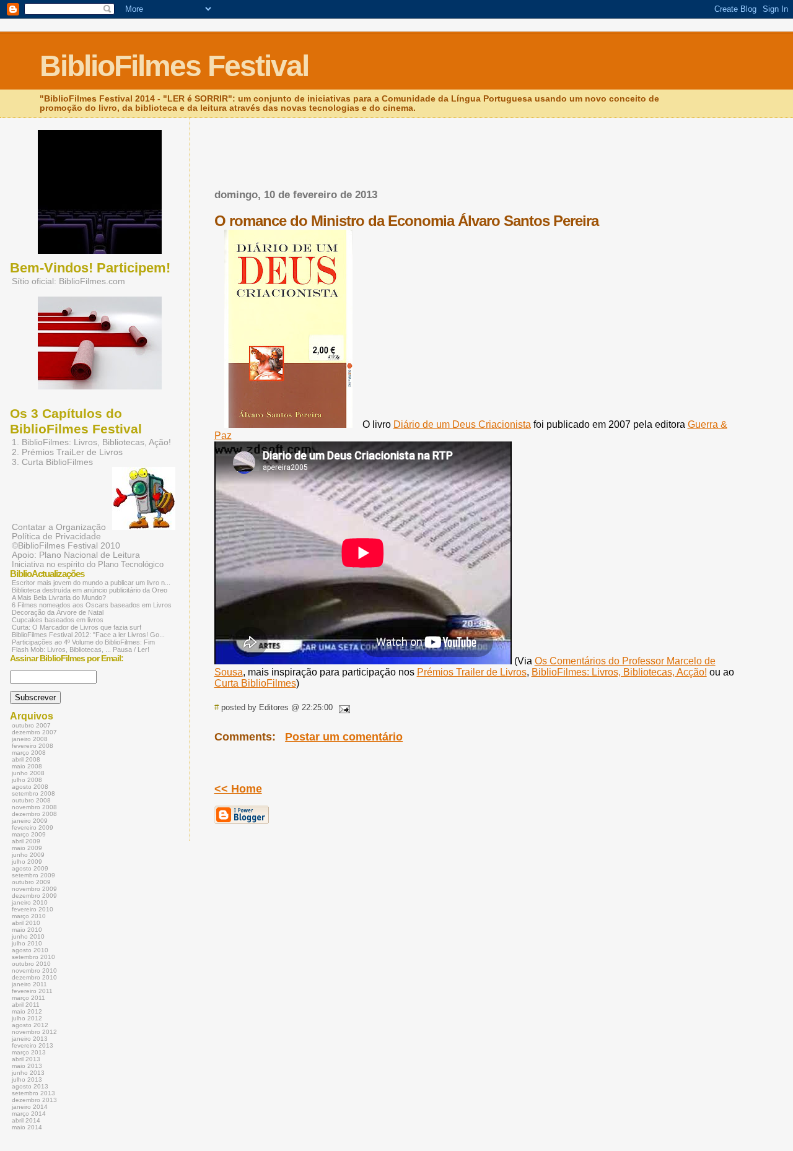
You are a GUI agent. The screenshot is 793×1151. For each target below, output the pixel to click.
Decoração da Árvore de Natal (57, 612)
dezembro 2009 (34, 895)
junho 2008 (28, 773)
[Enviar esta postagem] (342, 707)
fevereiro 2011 (32, 991)
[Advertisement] (359, 141)
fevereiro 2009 (32, 827)
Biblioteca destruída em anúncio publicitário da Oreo (89, 590)
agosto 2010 (30, 950)
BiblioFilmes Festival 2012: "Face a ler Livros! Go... (88, 634)
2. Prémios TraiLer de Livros (67, 452)
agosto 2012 (30, 1025)
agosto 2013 (30, 1086)
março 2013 (29, 1052)
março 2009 (29, 834)
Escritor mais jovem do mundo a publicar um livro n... (91, 582)
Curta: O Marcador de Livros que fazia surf (76, 627)
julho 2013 (27, 1079)
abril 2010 (26, 922)
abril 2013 (26, 1059)
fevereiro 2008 (32, 745)
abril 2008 (26, 759)
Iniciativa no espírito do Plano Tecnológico (88, 564)
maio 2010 (27, 929)
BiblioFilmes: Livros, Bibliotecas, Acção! (619, 672)
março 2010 (29, 916)
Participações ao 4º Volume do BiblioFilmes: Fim (83, 642)
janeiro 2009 (30, 820)
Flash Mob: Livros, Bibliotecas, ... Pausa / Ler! (80, 649)
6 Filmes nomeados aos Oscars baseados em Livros (92, 605)
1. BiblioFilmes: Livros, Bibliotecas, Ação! (91, 442)
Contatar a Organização (59, 527)
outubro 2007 (31, 725)
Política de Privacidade (56, 536)
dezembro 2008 (34, 813)
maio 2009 (27, 848)
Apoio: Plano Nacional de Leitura (76, 555)
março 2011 (28, 997)
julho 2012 (27, 1018)
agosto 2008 (30, 786)
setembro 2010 (33, 956)
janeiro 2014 (30, 1106)
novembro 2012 (34, 1031)
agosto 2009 (30, 868)
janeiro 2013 (30, 1038)
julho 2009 (27, 861)
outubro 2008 (31, 800)
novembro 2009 (34, 888)
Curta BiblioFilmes (255, 683)
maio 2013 (27, 1065)
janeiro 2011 (29, 984)
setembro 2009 (33, 875)
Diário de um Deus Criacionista (462, 424)
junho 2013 (28, 1072)
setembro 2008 (33, 793)
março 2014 (29, 1113)
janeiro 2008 (30, 739)
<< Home (238, 789)
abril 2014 (26, 1120)
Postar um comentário (344, 737)
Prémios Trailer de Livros (472, 672)
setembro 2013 (33, 1093)
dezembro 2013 (34, 1100)
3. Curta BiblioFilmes (52, 462)
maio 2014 (27, 1127)
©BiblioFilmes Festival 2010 (66, 545)
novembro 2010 (34, 970)
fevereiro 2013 (32, 1045)
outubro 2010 (31, 963)
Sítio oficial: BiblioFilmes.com (68, 281)
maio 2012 (27, 1011)
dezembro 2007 (34, 732)
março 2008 (29, 752)
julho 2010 (27, 943)
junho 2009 (28, 854)
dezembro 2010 (34, 977)
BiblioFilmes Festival (174, 66)
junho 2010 (28, 936)
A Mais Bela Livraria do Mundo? (59, 597)
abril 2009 (26, 841)
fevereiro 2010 (32, 909)
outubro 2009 (31, 882)
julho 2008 (27, 779)
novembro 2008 (34, 807)
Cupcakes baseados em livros (57, 619)
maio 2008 (27, 766)
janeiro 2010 (30, 902)
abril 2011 (26, 1004)
